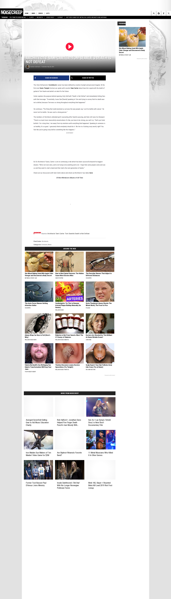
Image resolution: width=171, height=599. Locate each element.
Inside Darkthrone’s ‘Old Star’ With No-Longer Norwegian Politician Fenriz (68, 485)
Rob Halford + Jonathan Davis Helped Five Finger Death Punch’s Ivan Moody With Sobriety (69, 422)
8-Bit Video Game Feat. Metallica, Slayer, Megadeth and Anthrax (86, 17)
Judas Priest (50, 17)
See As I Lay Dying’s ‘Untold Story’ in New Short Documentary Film (99, 422)
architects (45, 241)
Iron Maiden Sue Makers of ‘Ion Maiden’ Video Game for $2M (38, 453)
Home (26, 13)
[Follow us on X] (168, 13)
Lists (47, 13)
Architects (53, 85)
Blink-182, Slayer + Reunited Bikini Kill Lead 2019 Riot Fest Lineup (100, 485)
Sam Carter (75, 88)
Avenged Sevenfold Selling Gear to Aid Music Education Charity (37, 422)
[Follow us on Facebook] (163, 13)
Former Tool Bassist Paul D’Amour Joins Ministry (36, 484)
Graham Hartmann (35, 66)
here (91, 173)
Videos (40, 13)
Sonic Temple (44, 88)
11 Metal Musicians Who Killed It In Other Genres (100, 453)
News (33, 13)
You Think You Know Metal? (18, 17)
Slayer (31, 17)
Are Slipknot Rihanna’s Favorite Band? (69, 453)
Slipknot (60, 17)
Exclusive (44, 244)
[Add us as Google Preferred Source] (158, 13)
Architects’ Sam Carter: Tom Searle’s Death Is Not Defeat (68, 234)
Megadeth (40, 17)
